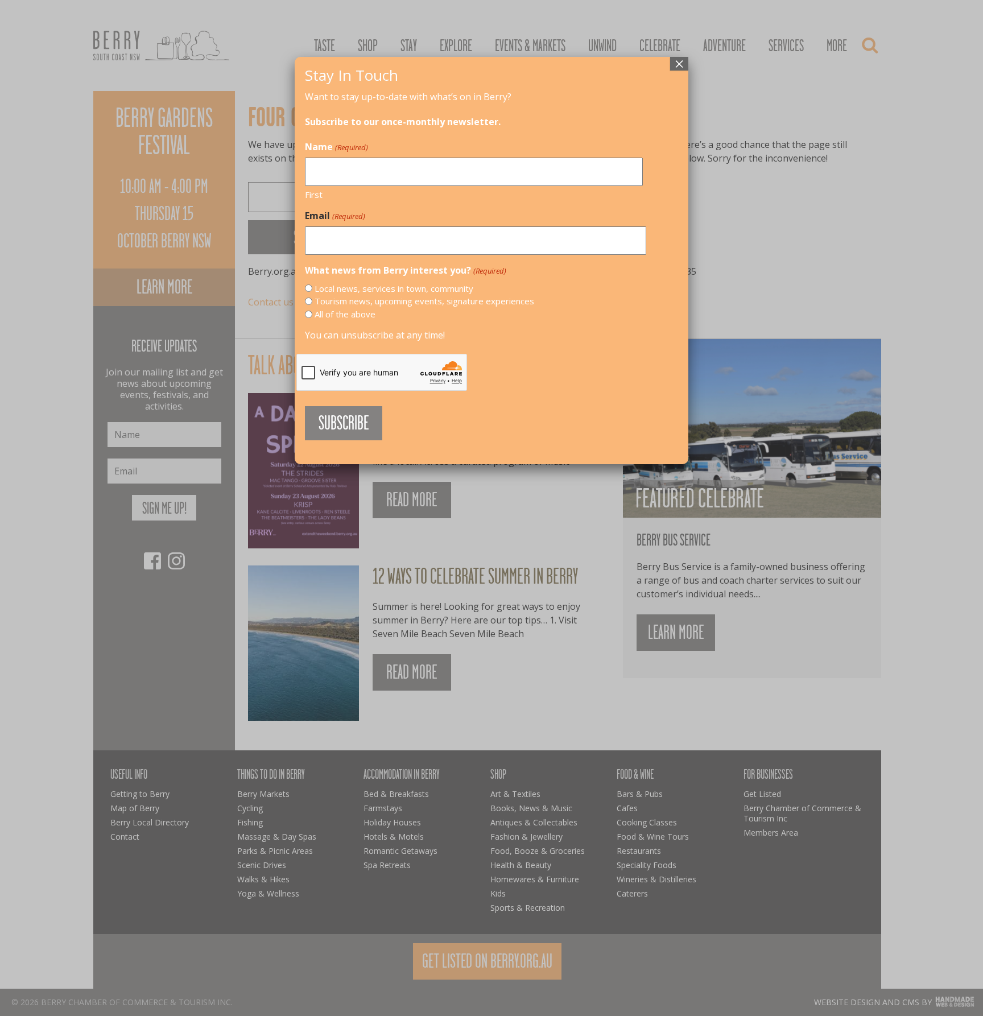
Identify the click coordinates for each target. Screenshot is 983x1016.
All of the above (345, 314)
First (314, 194)
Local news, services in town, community (394, 288)
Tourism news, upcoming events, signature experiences (424, 301)
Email (335, 215)
